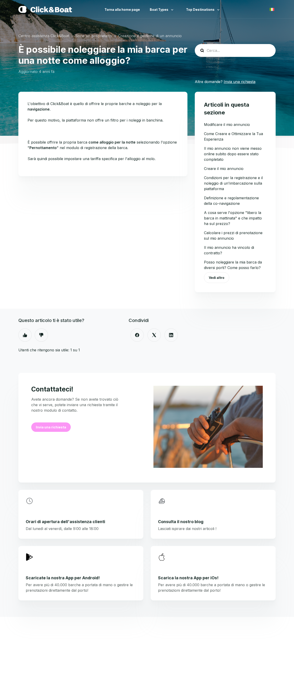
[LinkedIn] (171, 335)
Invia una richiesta (239, 81)
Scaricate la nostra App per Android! (63, 577)
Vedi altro (216, 278)
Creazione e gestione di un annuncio (150, 35)
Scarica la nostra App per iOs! (188, 577)
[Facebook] (137, 335)
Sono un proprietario (93, 35)
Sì (25, 335)
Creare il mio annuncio (223, 168)
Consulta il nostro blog (181, 521)
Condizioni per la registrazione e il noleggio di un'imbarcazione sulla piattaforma (233, 183)
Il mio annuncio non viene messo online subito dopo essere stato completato (233, 154)
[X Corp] (154, 335)
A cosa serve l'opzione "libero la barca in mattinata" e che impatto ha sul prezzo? (233, 218)
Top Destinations (200, 9)
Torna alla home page (122, 9)
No (41, 335)
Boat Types (159, 9)
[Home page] (45, 9)
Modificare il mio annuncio (227, 124)
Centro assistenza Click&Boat (43, 35)
